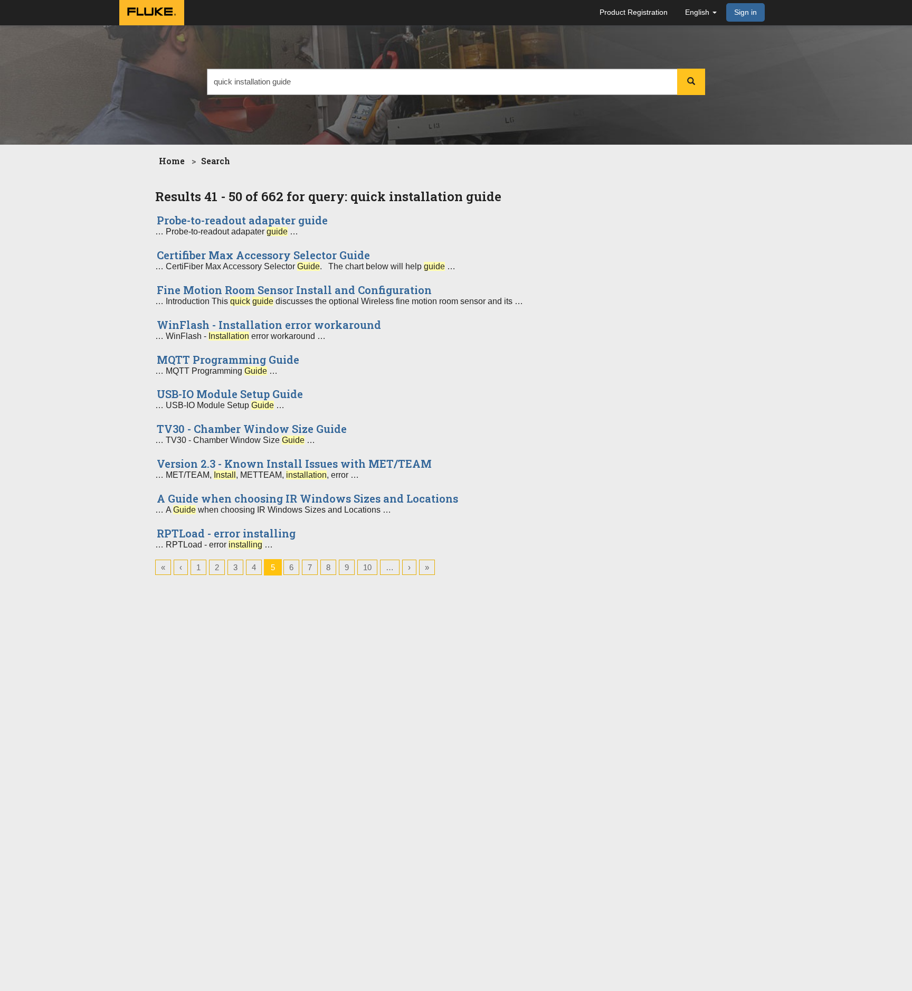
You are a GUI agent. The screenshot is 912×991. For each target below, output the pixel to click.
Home (172, 160)
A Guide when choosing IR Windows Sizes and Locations (307, 498)
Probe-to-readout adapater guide (242, 220)
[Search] (691, 82)
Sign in (745, 12)
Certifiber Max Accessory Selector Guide (263, 255)
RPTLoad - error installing (226, 533)
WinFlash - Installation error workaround (269, 325)
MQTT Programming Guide (228, 359)
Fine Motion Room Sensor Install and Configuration (294, 290)
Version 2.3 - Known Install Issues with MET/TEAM (294, 463)
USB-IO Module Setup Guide (230, 394)
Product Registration (634, 12)
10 (367, 567)
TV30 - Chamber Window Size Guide (252, 429)
